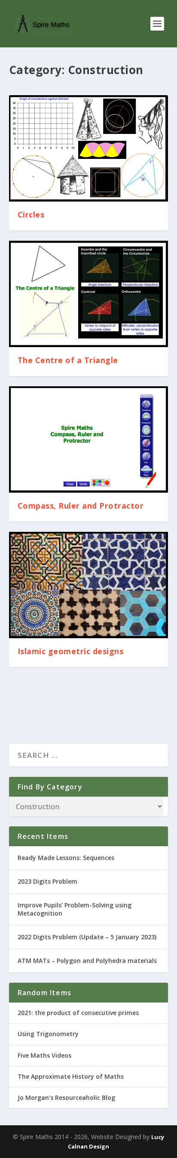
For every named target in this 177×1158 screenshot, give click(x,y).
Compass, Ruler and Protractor (81, 505)
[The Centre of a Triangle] (88, 294)
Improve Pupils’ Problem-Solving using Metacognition (74, 909)
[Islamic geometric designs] (88, 585)
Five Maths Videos (44, 1055)
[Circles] (88, 148)
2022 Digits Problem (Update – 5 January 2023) (87, 937)
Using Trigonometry (48, 1034)
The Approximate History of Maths (71, 1076)
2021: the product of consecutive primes (78, 1013)
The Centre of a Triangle (68, 360)
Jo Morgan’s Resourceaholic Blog (66, 1097)
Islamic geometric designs (71, 651)
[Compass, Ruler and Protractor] (88, 439)
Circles (31, 214)
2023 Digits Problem (47, 881)
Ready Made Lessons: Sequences (66, 858)
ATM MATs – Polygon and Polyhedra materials (87, 960)
